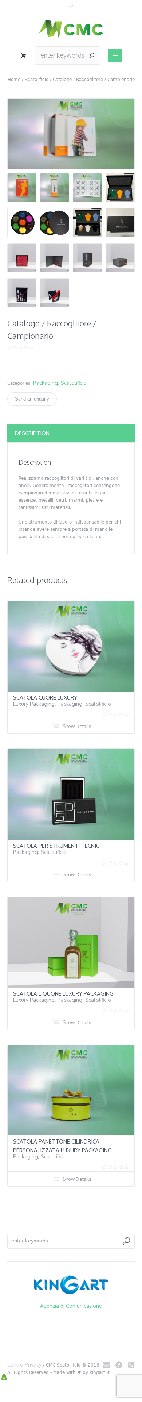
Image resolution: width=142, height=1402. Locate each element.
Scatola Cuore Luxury (45, 697)
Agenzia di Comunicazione (71, 1306)
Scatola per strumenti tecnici (57, 845)
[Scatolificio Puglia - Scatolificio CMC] (71, 29)
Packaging (45, 383)
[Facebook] (118, 1364)
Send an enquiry (32, 399)
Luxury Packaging (34, 704)
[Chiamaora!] (131, 1364)
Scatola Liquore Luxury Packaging (63, 993)
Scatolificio (36, 79)
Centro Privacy (24, 1364)
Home (14, 79)
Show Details (77, 726)
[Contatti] (106, 1364)
